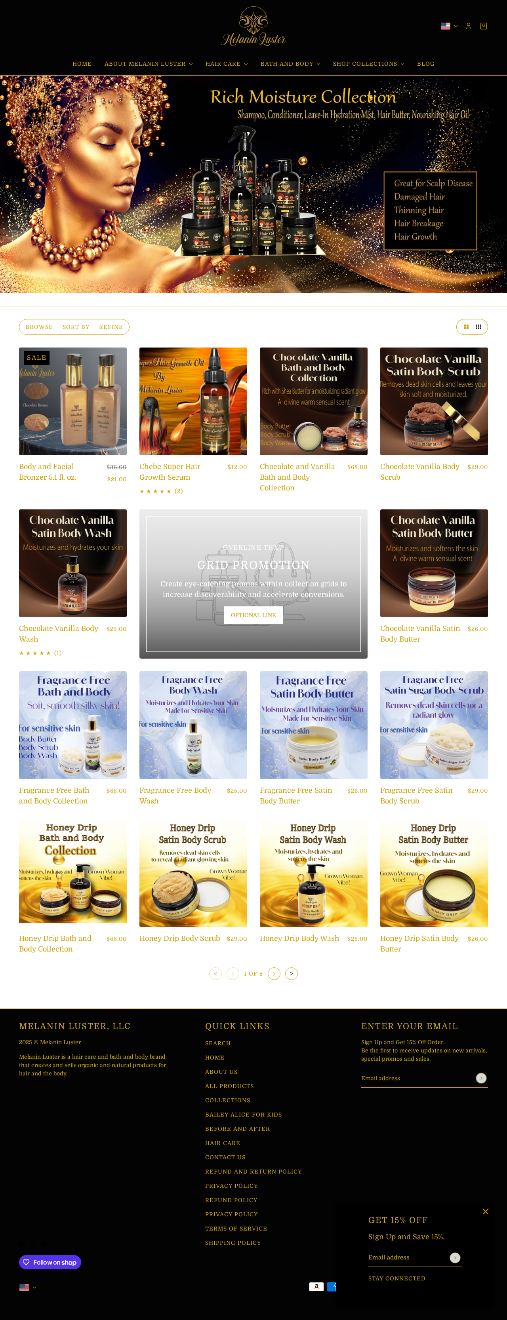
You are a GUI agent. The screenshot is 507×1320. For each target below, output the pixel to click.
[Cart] (483, 26)
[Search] (23, 26)
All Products (229, 1086)
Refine (111, 327)
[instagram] (382, 1289)
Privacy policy (231, 1214)
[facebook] (371, 1289)
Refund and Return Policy (253, 1171)
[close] (486, 1212)
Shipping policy (233, 1243)
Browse (39, 327)
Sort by (76, 327)
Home (215, 1057)
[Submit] (455, 1257)
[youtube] (393, 1289)
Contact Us (225, 1157)
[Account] (468, 26)
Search (218, 1043)
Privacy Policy (231, 1186)
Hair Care (222, 1143)
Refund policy (231, 1200)
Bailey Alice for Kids (243, 1114)
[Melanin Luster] (253, 26)
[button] (464, 327)
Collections (227, 1100)
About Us (221, 1072)
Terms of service (236, 1228)
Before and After (237, 1129)
